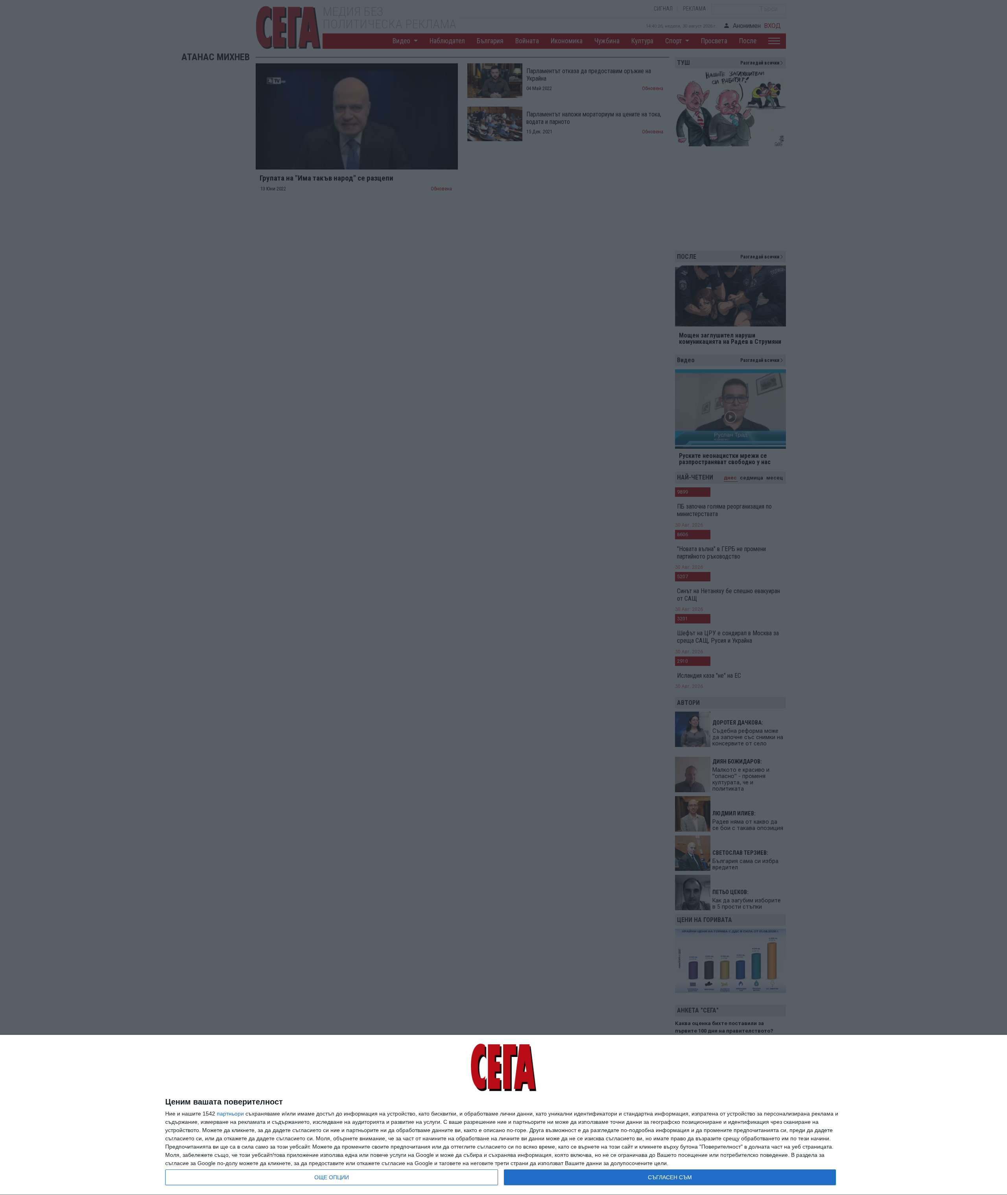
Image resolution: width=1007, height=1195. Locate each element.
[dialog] (503, 1115)
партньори (230, 1113)
